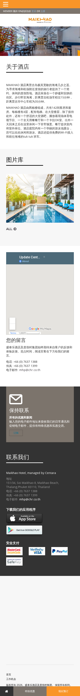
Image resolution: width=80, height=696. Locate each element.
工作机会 (11, 679)
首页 (8, 674)
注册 (43, 11)
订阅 (16, 433)
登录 (34, 11)
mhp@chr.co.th (29, 370)
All (10, 229)
